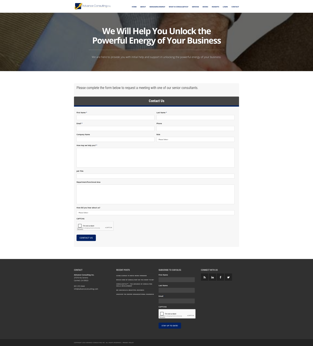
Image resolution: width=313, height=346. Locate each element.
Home (134, 7)
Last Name (161, 112)
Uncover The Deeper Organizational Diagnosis (135, 294)
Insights (215, 7)
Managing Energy (157, 7)
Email (80, 123)
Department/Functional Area (88, 182)
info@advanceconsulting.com (86, 289)
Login (225, 7)
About (143, 7)
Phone (159, 123)
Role (158, 134)
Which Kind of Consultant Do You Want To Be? (135, 280)
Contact (235, 7)
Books (205, 7)
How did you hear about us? (88, 208)
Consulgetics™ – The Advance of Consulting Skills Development (134, 285)
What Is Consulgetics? (178, 7)
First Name (82, 112)
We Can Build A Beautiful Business (130, 290)
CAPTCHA (80, 219)
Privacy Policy (128, 342)
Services (195, 7)
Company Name (83, 134)
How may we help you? (87, 145)
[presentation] (95, 226)
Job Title (80, 171)
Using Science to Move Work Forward (131, 275)
